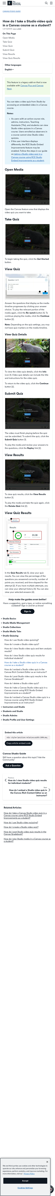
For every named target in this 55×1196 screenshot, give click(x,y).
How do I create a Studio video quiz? (21, 827)
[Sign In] (51, 3)
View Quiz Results (11, 58)
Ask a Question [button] (13, 765)
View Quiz (8, 46)
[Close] (47, 1162)
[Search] (46, 3)
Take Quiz (7, 42)
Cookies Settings (25, 1188)
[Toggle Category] (2, 618)
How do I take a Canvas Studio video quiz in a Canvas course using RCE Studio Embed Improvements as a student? (25, 815)
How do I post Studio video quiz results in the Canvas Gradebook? (25, 833)
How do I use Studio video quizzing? (21, 822)
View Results (9, 54)
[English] (14, 3)
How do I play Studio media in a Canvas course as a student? (27, 840)
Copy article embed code (19, 743)
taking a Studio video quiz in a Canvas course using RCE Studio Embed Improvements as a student (27, 157)
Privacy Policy (29, 1174)
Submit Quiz (8, 50)
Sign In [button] (27, 611)
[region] (25, 1177)
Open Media (9, 38)
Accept (25, 1181)
